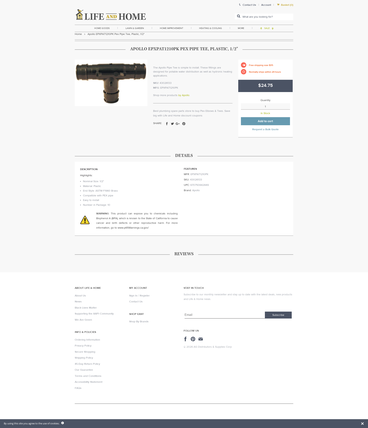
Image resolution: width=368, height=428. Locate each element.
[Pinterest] (193, 339)
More (241, 28)
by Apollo (183, 95)
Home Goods (102, 28)
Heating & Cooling (210, 28)
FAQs (78, 388)
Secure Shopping (85, 352)
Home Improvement (171, 28)
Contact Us (136, 301)
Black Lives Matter (86, 307)
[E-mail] (201, 339)
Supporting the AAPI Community (94, 313)
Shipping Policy (84, 358)
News (78, 301)
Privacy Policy (83, 345)
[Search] (238, 16)
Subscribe (278, 315)
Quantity (265, 100)
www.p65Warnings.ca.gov (133, 228)
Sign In (133, 295)
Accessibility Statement (88, 382)
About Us (80, 295)
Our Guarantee (84, 370)
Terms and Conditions (88, 376)
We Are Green (83, 320)
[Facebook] (186, 339)
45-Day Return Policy (87, 364)
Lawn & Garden (135, 28)
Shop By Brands (139, 321)
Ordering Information (87, 340)
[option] (111, 83)
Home (78, 34)
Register (145, 295)
